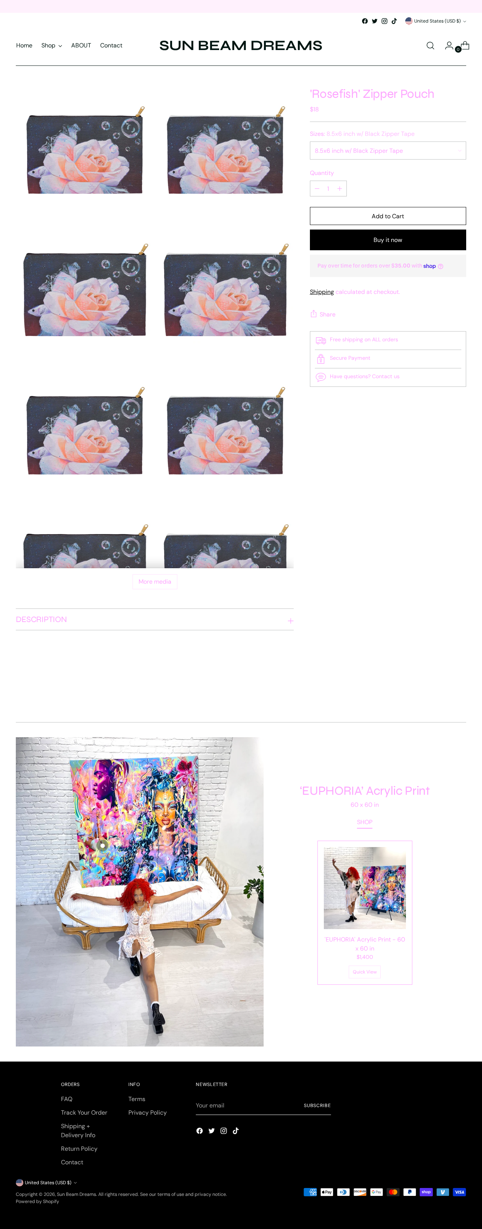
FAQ (66, 1099)
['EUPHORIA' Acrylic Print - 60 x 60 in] (365, 888)
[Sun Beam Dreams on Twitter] (374, 21)
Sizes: (362, 134)
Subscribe (317, 1106)
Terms (136, 1099)
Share (328, 314)
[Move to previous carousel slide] (442, 696)
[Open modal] (102, 845)
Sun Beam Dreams (76, 1194)
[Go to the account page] (446, 45)
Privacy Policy (147, 1112)
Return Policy (79, 1149)
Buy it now (388, 240)
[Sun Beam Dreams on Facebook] (365, 21)
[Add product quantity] (317, 188)
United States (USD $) (437, 21)
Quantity (322, 173)
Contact (72, 1162)
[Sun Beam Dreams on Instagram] (384, 21)
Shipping (322, 292)
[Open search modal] (430, 45)
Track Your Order (84, 1112)
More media (155, 582)
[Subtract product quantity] (339, 188)
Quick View (365, 972)
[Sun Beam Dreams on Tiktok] (394, 21)
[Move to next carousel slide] (459, 696)
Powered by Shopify (37, 1202)
